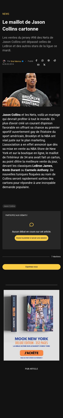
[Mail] (38, 65)
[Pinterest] (48, 60)
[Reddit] (55, 60)
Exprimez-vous (32, 267)
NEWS (5, 13)
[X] (44, 65)
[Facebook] (36, 60)
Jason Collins (9, 206)
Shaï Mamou (16, 61)
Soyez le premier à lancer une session (31, 238)
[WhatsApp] (42, 60)
